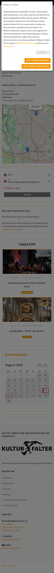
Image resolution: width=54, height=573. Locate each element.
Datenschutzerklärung (26, 43)
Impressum (8, 46)
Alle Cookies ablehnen (37, 60)
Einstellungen (42, 52)
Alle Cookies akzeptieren (36, 66)
